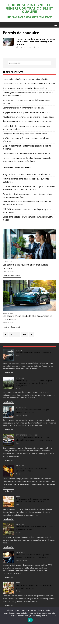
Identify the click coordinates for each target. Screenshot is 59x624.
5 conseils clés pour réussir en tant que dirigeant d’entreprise (32, 411)
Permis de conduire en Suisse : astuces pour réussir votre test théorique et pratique (35, 41)
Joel (37, 47)
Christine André (9, 186)
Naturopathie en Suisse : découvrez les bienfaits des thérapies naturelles (32, 500)
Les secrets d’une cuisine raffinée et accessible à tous (26, 153)
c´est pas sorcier (10, 201)
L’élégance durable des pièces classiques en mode (25, 133)
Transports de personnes (27, 435)
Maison (19, 350)
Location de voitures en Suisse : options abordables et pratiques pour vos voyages (34, 438)
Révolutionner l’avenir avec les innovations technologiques (28, 117)
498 (24, 334)
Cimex (5, 194)
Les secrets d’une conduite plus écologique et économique (29, 83)
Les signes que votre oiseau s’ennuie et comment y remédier (32, 469)
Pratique (20, 378)
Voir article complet (12, 275)
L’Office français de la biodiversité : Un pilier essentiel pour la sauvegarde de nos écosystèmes (34, 383)
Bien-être (20, 496)
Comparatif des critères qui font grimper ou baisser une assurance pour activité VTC (34, 555)
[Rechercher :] (29, 63)
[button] (55, 25)
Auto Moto (8, 313)
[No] (55, 615)
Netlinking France (10, 178)
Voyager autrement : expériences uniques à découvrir (26, 112)
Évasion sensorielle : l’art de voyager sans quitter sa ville (27, 121)
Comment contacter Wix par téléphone (33, 174)
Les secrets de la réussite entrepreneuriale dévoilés (25, 79)
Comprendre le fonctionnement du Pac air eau (23, 107)
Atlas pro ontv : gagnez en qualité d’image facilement (26, 88)
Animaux (20, 466)
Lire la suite (8, 373)
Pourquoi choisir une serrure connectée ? (33, 352)
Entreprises (9, 262)
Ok (30, 620)
